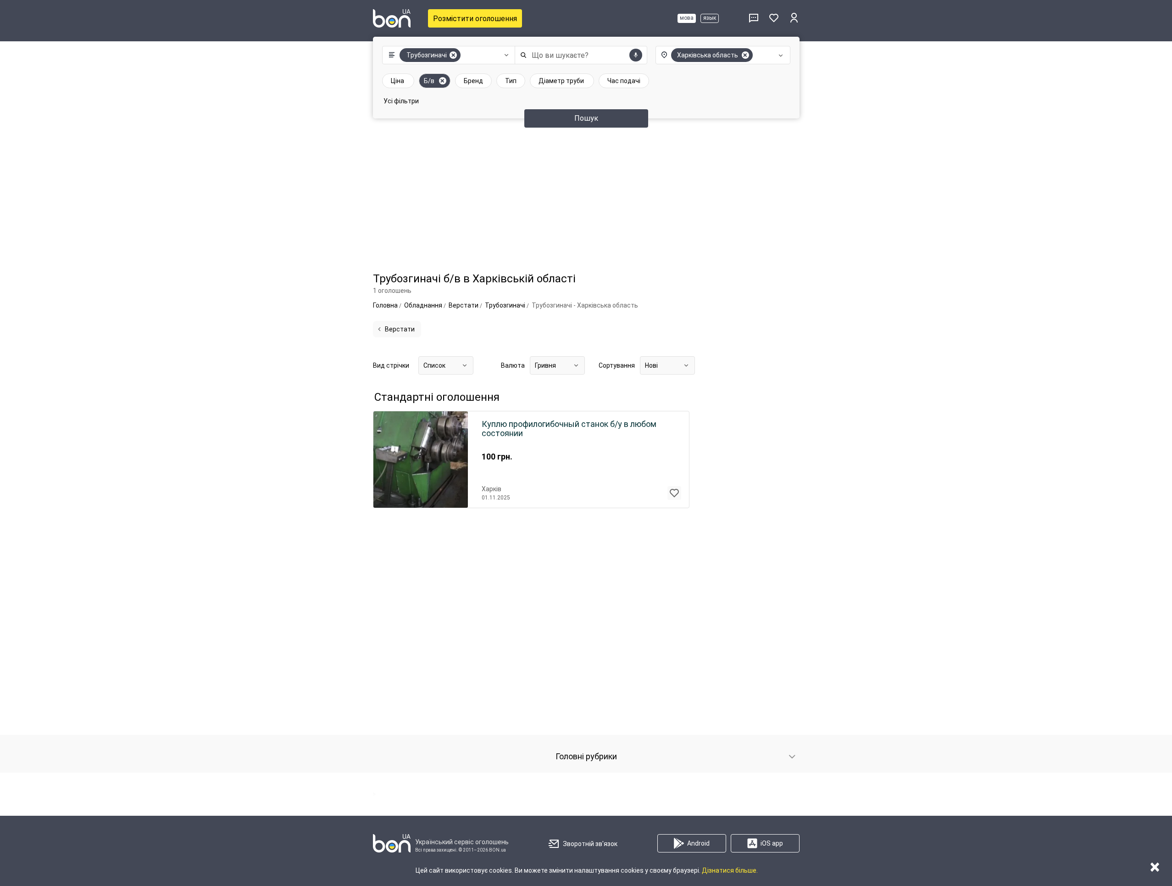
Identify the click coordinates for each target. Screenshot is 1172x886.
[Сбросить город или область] (745, 55)
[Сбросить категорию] (453, 55)
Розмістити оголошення (475, 18)
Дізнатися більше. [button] (730, 870)
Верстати (400, 329)
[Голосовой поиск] (635, 55)
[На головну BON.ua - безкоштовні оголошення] (392, 18)
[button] (447, 55)
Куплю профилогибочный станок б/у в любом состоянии (569, 429)
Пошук (586, 118)
